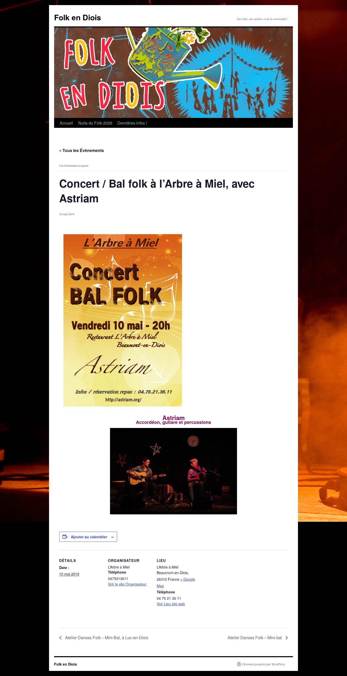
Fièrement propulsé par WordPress (263, 664)
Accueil (66, 123)
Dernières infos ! (132, 123)
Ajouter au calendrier (89, 536)
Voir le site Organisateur (127, 584)
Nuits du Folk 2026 (95, 123)
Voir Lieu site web (171, 603)
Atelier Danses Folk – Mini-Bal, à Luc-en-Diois (106, 637)
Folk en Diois (77, 17)
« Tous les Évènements (81, 150)
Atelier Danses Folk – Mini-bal (255, 637)
